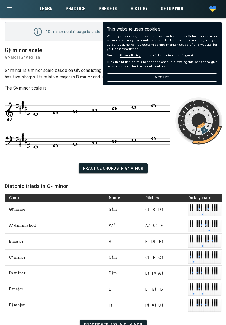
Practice (75, 8)
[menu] (10, 8)
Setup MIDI (172, 8)
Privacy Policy (130, 55)
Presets (108, 8)
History (139, 8)
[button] (212, 8)
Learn (46, 8)
